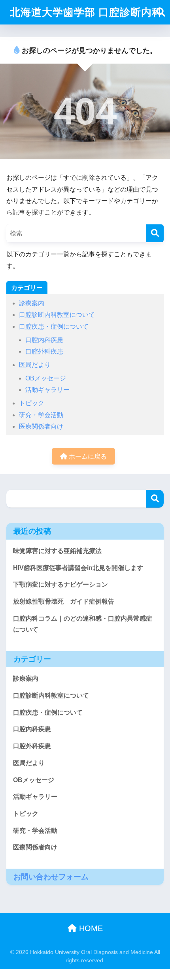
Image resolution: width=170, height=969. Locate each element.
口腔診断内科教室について (57, 314)
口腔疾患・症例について (54, 326)
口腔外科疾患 (44, 351)
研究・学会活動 (41, 415)
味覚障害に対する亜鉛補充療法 (57, 551)
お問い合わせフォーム (51, 877)
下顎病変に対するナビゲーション (60, 584)
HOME (90, 928)
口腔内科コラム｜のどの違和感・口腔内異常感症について (82, 624)
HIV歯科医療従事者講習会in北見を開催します (78, 567)
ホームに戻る (87, 456)
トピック (31, 403)
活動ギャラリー (47, 389)
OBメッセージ (45, 378)
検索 (155, 499)
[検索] (155, 233)
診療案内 (31, 303)
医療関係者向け (41, 426)
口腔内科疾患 (44, 340)
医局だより (35, 364)
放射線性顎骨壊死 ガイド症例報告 (63, 601)
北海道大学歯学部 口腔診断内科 (86, 12)
